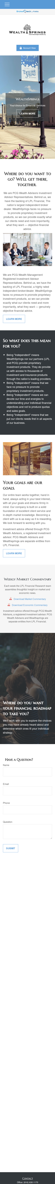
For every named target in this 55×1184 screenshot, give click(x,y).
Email (6, 784)
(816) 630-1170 (31, 1182)
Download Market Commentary (30, 599)
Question (7, 821)
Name (6, 765)
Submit (10, 848)
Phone (6, 803)
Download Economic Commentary (30, 605)
